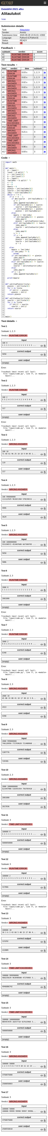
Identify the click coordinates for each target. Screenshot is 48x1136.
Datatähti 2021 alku (12, 9)
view (41, 345)
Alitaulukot (24, 30)
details (45, 72)
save (45, 345)
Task (3, 19)
